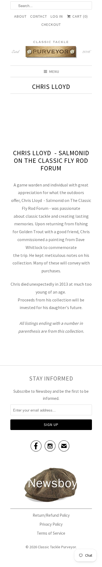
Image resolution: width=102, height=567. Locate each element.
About (20, 16)
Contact (38, 16)
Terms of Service (51, 533)
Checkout (51, 24)
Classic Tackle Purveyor (57, 546)
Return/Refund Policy (51, 515)
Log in (57, 16)
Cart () (79, 16)
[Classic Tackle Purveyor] (51, 49)
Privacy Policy (51, 524)
